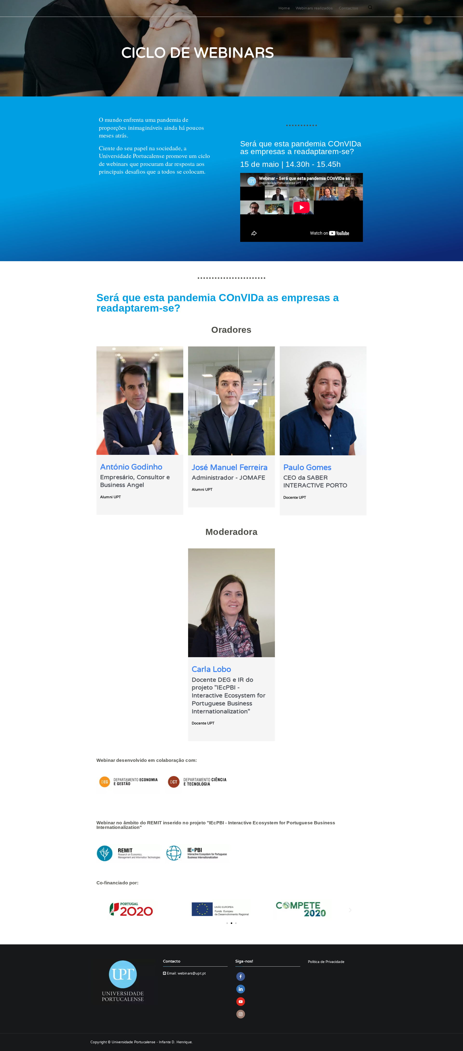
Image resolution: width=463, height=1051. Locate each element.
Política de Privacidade (326, 962)
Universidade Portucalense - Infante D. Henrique (152, 1042)
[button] (113, 910)
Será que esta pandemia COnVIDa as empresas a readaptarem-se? (300, 147)
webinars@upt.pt (192, 973)
